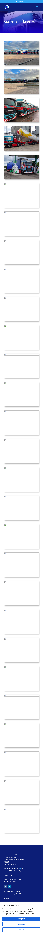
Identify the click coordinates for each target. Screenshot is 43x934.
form (20, 868)
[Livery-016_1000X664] (21, 412)
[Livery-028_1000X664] (21, 753)
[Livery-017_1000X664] (21, 440)
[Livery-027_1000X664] (21, 724)
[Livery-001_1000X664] (21, 65)
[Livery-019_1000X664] (21, 497)
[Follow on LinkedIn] (9, 886)
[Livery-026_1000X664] (21, 696)
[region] (21, 918)
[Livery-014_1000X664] (21, 355)
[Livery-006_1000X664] (21, 178)
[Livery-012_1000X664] (21, 298)
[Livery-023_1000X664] (21, 611)
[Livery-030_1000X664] (21, 810)
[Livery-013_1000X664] (21, 326)
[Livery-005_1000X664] (21, 150)
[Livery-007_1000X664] (21, 184)
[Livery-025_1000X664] (21, 668)
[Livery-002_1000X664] (21, 93)
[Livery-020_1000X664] (21, 525)
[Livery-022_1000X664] (21, 582)
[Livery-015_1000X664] (21, 383)
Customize (21, 924)
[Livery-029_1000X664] (21, 781)
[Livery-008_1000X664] (21, 213)
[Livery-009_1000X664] (21, 241)
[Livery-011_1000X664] (21, 270)
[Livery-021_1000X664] (21, 554)
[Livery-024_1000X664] (21, 639)
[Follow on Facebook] (5, 886)
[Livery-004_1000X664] (21, 122)
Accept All (21, 919)
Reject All (21, 929)
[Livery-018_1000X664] (21, 469)
